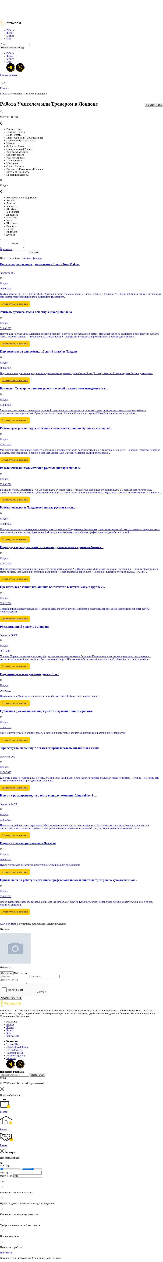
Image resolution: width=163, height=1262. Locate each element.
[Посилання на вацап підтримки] (20, 67)
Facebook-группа (15, 1055)
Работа (10, 30)
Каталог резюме (8, 75)
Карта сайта (12, 1036)
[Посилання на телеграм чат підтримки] (10, 67)
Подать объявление (10, 47)
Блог (8, 38)
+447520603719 (14, 1049)
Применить (6, 249)
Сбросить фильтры (32, 258)
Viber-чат (11, 1058)
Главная (4, 88)
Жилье (10, 33)
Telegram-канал (14, 1052)
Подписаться (37, 1075)
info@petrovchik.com (17, 1047)
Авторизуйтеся (8, 923)
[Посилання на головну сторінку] (10, 1005)
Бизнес (10, 35)
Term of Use (12, 1044)
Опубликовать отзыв (11, 998)
